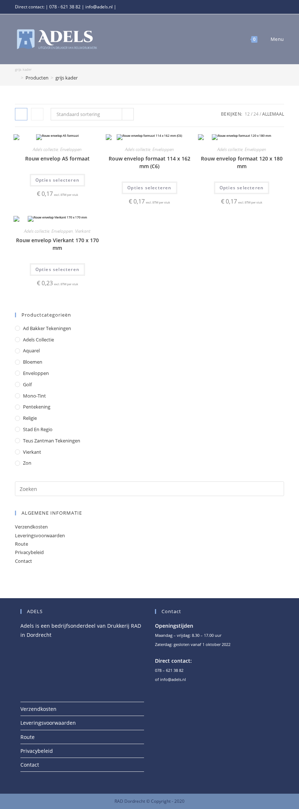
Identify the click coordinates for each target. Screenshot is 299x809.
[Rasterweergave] (21, 114)
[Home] (17, 77)
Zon (27, 463)
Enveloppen (71, 149)
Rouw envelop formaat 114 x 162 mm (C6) (149, 162)
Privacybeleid (29, 552)
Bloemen (32, 362)
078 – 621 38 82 (169, 670)
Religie (30, 418)
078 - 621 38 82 (65, 7)
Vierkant (82, 231)
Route (21, 544)
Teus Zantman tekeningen (51, 440)
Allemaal (273, 114)
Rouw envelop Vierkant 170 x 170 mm (57, 244)
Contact (23, 561)
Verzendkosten (31, 526)
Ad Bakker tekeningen (47, 328)
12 (247, 114)
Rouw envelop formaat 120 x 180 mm (242, 162)
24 (256, 114)
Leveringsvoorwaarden (40, 535)
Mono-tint (34, 395)
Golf (27, 384)
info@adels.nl (99, 7)
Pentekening (36, 406)
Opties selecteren (57, 180)
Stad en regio (38, 429)
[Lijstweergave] (37, 114)
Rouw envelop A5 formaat (57, 158)
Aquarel (31, 350)
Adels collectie (45, 149)
